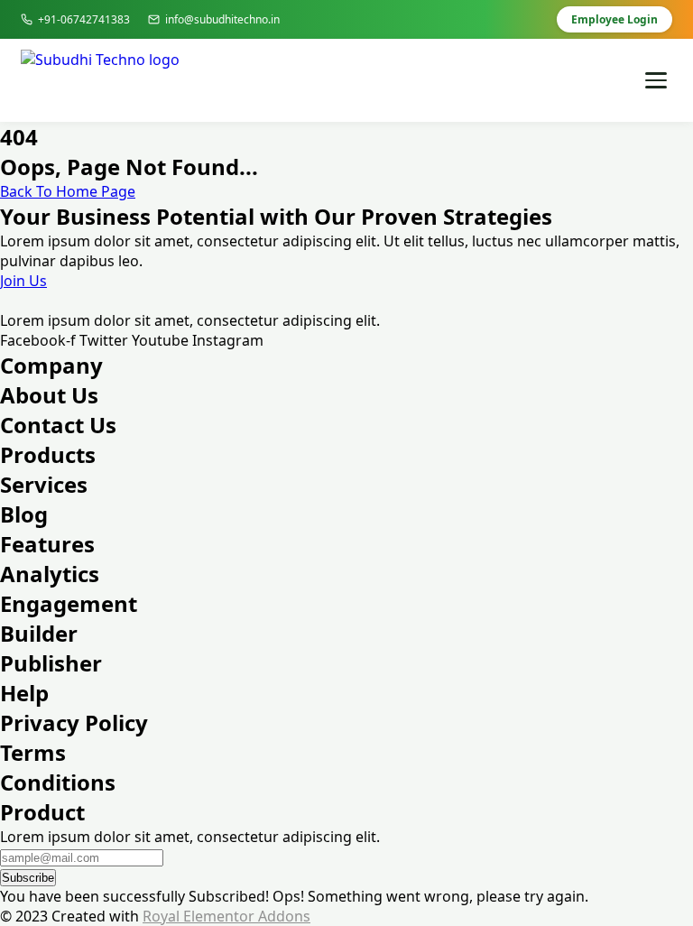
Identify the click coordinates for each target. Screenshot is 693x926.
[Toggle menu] (656, 80)
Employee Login (614, 19)
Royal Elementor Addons (226, 916)
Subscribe (28, 877)
